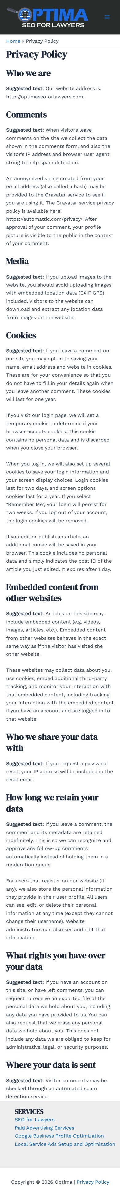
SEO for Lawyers (34, 1119)
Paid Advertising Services (44, 1128)
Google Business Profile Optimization (59, 1136)
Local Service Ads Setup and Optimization (65, 1144)
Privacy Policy (93, 1182)
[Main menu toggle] (107, 17)
